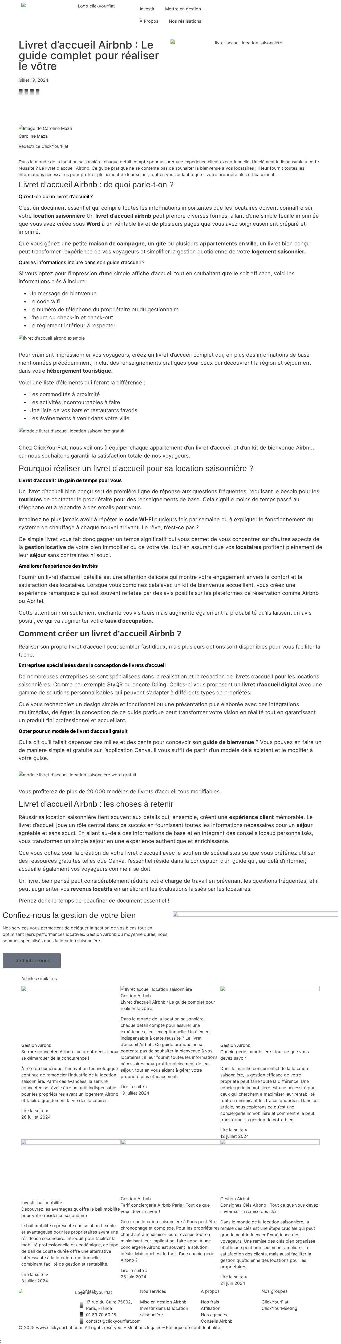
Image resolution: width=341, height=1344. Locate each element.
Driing (159, 684)
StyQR (115, 684)
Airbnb (310, 593)
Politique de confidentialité (193, 1327)
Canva (143, 750)
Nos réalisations (185, 21)
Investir (147, 8)
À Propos (149, 21)
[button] (21, 92)
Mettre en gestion (183, 8)
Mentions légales (144, 1327)
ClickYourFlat (50, 447)
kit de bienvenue (203, 585)
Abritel (35, 601)
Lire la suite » (34, 1110)
